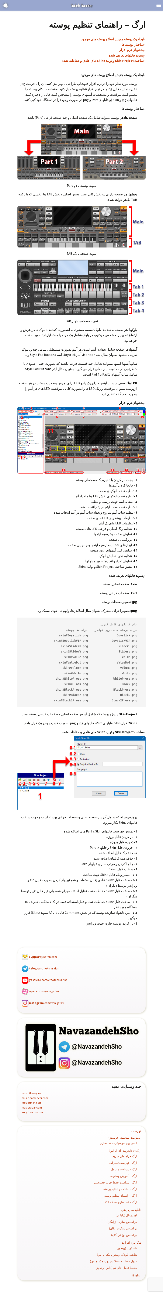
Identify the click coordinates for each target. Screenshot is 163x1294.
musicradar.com (32, 1107)
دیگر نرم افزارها (131, 1242)
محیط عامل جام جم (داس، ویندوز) (116, 1268)
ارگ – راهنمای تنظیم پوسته (120, 1195)
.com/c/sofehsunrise (48, 980)
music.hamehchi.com (35, 1098)
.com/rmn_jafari (44, 991)
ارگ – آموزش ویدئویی (123, 1176)
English (136, 1275)
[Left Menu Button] (158, 5)
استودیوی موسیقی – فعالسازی (118, 1143)
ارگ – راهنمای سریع (124, 1156)
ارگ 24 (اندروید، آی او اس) (125, 1151)
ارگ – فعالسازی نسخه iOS (121, 1202)
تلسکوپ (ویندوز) (127, 1248)
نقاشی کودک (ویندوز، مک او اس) (117, 1255)
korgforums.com (32, 1112)
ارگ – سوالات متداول (124, 1169)
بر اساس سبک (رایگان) (123, 1228)
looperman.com (32, 1103)
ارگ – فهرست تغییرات (123, 1163)
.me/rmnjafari (44, 968)
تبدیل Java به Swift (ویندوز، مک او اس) (113, 1261)
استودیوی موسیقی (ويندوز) (124, 1137)
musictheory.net (32, 1093)
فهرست (136, 1131)
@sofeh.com (43, 957)
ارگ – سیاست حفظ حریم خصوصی (115, 1182)
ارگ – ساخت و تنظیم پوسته (120, 1189)
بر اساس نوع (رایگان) (124, 1235)
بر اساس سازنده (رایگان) (122, 1222)
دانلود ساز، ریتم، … (129, 1210)
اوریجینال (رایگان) (126, 1215)
